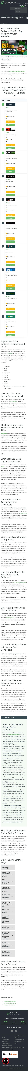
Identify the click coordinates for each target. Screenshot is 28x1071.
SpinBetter (8, 296)
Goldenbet (8, 179)
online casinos (17, 56)
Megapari (8, 202)
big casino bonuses (10, 617)
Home (2, 23)
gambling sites (24, 513)
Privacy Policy (4, 1041)
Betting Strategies (21, 16)
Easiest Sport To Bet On (17, 17)
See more (10, 121)
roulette (2, 466)
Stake (7, 107)
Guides (24, 16)
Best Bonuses (11, 16)
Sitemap (3, 1035)
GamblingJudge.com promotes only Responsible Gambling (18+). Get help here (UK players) (13, 1048)
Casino (5, 23)
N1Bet (7, 132)
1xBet (7, 272)
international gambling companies (17, 71)
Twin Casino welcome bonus (10, 1003)
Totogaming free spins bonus (10, 1001)
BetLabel (8, 156)
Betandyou (8, 226)
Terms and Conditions (6, 1039)
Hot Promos (14, 16)
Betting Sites (7, 16)
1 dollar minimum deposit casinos (19, 582)
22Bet (7, 249)
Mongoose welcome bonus (9, 1005)
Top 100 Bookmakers (3, 16)
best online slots (13, 401)
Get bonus (10, 124)
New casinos (4, 433)
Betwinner (8, 319)
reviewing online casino (13, 734)
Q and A (3, 1037)
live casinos (10, 353)
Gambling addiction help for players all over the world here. (20, 1041)
